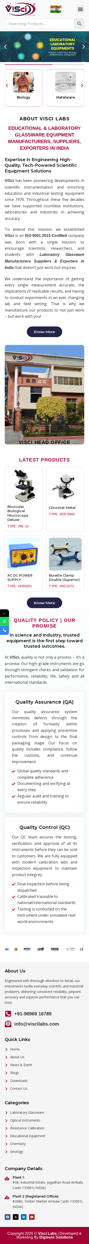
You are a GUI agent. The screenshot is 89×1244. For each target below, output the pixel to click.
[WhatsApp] (4, 621)
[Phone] (4, 630)
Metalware (23, 97)
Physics (65, 97)
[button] (80, 9)
